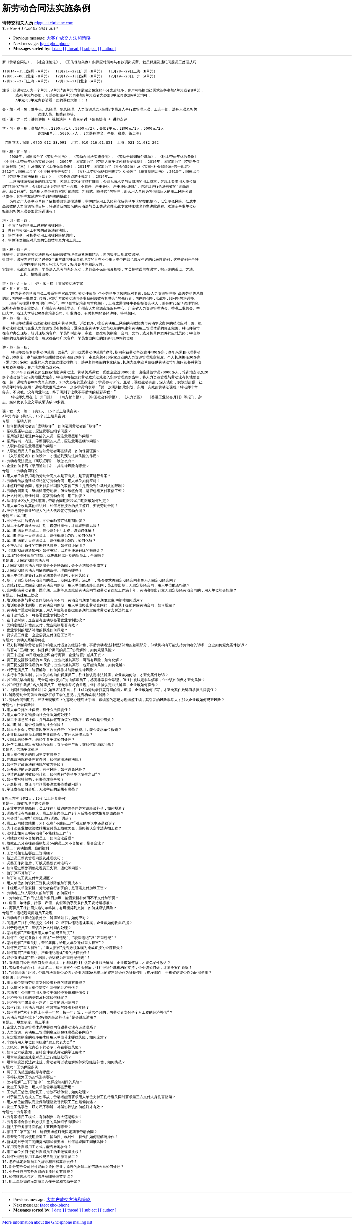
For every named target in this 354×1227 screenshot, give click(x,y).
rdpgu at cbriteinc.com (53, 22)
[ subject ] (90, 48)
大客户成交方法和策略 (68, 38)
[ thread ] (73, 48)
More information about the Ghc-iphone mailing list (47, 1222)
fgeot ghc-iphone (54, 43)
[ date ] (58, 48)
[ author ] (108, 48)
